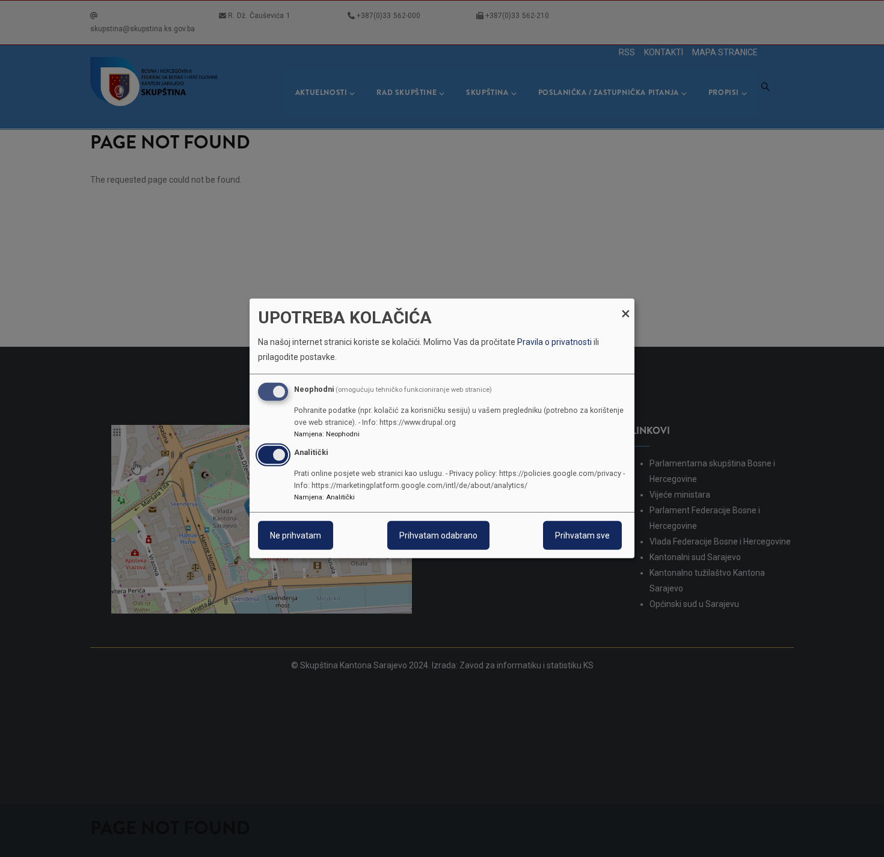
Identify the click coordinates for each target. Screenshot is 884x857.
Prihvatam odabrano (438, 535)
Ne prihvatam (295, 535)
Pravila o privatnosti (554, 342)
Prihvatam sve (582, 535)
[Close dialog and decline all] (625, 306)
